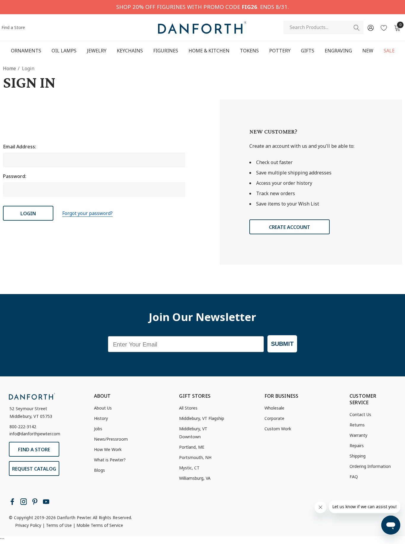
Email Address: (19, 147)
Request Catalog (34, 469)
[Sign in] (370, 27)
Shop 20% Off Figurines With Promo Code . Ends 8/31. (202, 6)
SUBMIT (282, 344)
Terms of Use (59, 525)
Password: (14, 176)
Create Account (289, 227)
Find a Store (13, 27)
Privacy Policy (28, 525)
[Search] (357, 28)
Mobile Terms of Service (99, 525)
